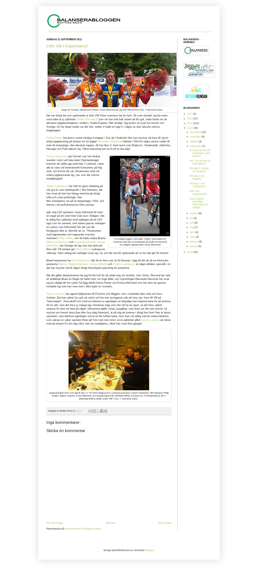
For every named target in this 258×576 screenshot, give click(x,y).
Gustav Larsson (150, 319)
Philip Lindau (65, 238)
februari (194, 241)
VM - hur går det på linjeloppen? (199, 162)
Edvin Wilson (83, 249)
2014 (190, 113)
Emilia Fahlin (53, 137)
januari (194, 246)
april (192, 232)
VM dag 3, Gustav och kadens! (199, 169)
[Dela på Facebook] (102, 411)
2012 (190, 123)
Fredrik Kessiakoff (87, 119)
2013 (190, 118)
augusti (194, 213)
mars (193, 236)
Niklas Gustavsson (57, 241)
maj (192, 227)
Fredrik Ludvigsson (124, 264)
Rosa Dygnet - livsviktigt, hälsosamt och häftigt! (198, 203)
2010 (190, 252)
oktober (194, 141)
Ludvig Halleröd (98, 264)
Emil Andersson (81, 260)
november (196, 136)
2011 (190, 128)
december (196, 132)
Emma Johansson (57, 156)
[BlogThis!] (94, 411)
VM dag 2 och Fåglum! (197, 177)
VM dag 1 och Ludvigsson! (197, 185)
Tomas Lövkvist (55, 293)
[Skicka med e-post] (90, 411)
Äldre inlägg (164, 523)
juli (192, 218)
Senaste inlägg (54, 523)
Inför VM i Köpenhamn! (67, 46)
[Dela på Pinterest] (106, 411)
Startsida (110, 523)
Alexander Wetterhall (110, 141)
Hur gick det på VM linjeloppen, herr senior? (199, 153)
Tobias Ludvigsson (57, 186)
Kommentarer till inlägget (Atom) (83, 528)
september (196, 146)
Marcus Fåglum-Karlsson (73, 264)
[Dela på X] (98, 411)
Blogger (149, 550)
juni (192, 222)
